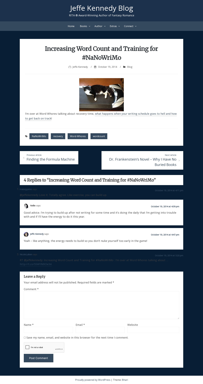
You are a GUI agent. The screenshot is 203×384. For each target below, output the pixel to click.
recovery (58, 136)
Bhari (125, 379)
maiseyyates (26, 189)
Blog (129, 66)
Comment (31, 289)
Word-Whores (78, 136)
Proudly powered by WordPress (93, 379)
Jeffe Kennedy (80, 66)
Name (29, 325)
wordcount (99, 136)
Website (132, 325)
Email (80, 325)
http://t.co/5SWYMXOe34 (35, 264)
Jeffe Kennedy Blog (101, 8)
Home (71, 26)
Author (98, 26)
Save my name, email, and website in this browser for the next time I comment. (77, 337)
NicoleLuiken (26, 254)
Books (83, 26)
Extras (113, 26)
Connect (128, 26)
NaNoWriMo (39, 136)
